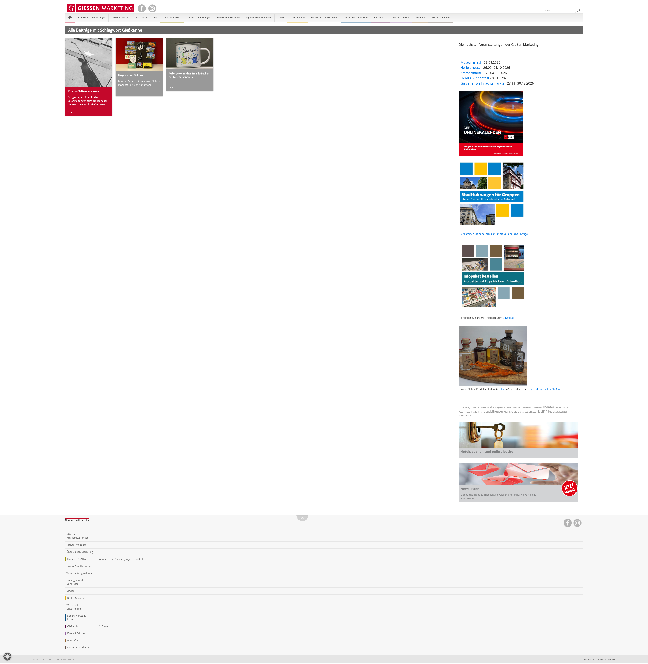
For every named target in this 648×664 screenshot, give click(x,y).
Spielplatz (554, 412)
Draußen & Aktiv (169, 19)
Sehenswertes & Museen (356, 17)
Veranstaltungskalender (228, 17)
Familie (565, 408)
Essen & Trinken (401, 17)
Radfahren (141, 559)
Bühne (544, 411)
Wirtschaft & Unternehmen (324, 17)
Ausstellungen (465, 412)
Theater (548, 407)
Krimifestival (525, 412)
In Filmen (104, 626)
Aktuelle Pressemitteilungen (91, 17)
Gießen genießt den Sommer (529, 408)
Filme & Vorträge (478, 408)
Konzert (563, 411)
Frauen (558, 408)
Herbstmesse (471, 68)
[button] (7, 656)
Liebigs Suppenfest (475, 78)
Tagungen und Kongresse (258, 17)
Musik (507, 411)
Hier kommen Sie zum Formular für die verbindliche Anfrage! (493, 234)
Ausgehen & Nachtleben (505, 408)
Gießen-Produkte (120, 17)
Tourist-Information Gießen (544, 389)
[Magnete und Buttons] (139, 54)
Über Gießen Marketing (145, 17)
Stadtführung (464, 408)
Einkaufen (420, 17)
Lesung (534, 412)
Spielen (474, 412)
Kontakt (35, 659)
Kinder (281, 17)
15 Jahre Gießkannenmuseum (84, 91)
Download (508, 317)
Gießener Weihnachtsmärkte (482, 83)
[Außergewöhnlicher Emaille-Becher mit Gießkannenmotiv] (189, 53)
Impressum (47, 659)
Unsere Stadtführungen (198, 17)
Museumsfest (471, 62)
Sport (480, 412)
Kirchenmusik (465, 415)
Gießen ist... (378, 19)
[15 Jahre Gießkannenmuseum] (88, 62)
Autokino (515, 412)
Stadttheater (493, 411)
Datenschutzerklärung (65, 659)
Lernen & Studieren (440, 17)
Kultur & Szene (297, 17)
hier (502, 389)
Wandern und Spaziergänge (114, 559)
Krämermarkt (471, 73)
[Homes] (70, 17)
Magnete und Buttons (130, 75)
